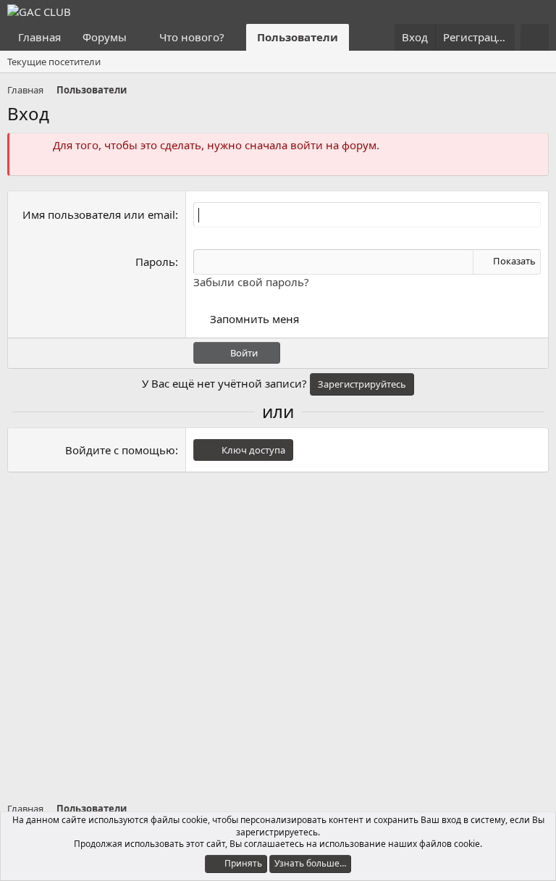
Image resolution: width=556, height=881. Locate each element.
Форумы (105, 37)
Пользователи (297, 37)
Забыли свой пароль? (251, 282)
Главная (39, 37)
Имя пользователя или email (98, 214)
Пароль (155, 261)
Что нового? (191, 37)
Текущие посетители (54, 61)
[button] (138, 37)
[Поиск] (535, 37)
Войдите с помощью (120, 450)
